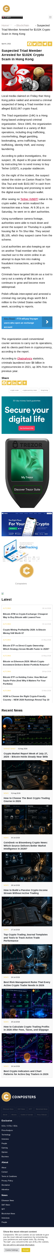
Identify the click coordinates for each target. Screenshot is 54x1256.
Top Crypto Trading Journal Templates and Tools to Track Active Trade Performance (26, 937)
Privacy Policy (7, 1181)
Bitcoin (5, 1114)
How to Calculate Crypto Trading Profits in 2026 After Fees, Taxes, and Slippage (26, 1028)
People (4, 1143)
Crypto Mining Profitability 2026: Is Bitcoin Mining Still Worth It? (24, 631)
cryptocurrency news (30, 390)
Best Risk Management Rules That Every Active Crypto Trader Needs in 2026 (27, 984)
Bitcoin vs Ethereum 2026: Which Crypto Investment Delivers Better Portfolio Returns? (26, 663)
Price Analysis (7, 1130)
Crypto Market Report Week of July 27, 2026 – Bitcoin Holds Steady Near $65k (26, 755)
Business (5, 1157)
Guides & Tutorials (27, 1114)
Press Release (42, 1114)
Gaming (5, 1148)
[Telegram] (44, 44)
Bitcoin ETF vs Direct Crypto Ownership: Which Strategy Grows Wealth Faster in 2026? (26, 647)
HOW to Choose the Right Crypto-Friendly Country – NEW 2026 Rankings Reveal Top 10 (26, 698)
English (7, 17)
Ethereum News (8, 1109)
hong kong (44, 390)
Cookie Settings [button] (12, 1250)
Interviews (6, 1218)
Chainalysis (24, 358)
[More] (50, 44)
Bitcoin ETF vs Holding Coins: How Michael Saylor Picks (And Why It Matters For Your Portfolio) (25, 680)
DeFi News (21, 1109)
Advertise (5, 1189)
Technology (6, 1135)
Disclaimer (6, 1185)
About (4, 1168)
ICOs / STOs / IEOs (10, 1126)
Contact (5, 1172)
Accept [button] (26, 1250)
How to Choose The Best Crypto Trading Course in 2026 (27, 799)
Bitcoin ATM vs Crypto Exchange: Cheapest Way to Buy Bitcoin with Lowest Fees (25, 616)
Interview (5, 1139)
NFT (30, 1109)
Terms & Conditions (9, 1176)
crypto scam (14, 390)
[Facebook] (29, 44)
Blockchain (22, 25)
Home (5, 25)
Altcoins (14, 1114)
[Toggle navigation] (50, 17)
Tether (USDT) (29, 199)
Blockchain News (41, 1109)
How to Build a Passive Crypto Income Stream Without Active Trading (26, 891)
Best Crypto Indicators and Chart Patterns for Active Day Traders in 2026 (26, 1073)
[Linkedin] (39, 44)
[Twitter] (34, 44)
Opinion (4, 1152)
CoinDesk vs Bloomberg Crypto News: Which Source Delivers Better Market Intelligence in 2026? (26, 845)
